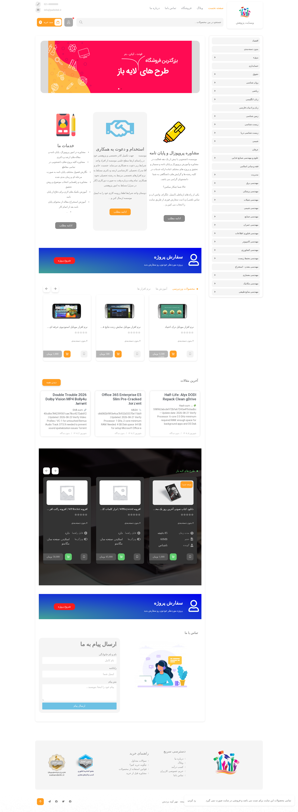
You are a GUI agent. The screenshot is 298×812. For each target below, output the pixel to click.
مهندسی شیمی (251, 208)
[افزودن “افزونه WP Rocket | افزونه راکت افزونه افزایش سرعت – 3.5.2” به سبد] (110, 556)
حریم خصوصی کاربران (171, 771)
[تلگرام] (49, 801)
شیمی (255, 141)
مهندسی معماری (250, 275)
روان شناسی (252, 82)
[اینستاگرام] (56, 801)
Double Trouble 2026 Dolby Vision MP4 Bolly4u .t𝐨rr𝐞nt (66, 399)
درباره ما (155, 8)
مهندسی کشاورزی (249, 250)
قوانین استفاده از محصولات (133, 769)
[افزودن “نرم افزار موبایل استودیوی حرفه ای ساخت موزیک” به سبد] (120, 354)
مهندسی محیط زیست (248, 258)
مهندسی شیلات (251, 200)
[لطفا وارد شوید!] (68, 22)
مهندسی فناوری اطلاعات (246, 233)
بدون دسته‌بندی (185, 341)
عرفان (255, 149)
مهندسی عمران (251, 225)
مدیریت (254, 174)
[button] (121, 88)
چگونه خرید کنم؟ (138, 765)
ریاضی (255, 91)
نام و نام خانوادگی (108, 654)
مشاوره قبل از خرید (136, 773)
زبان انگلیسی (252, 99)
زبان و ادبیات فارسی (248, 107)
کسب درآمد (177, 767)
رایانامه (113, 668)
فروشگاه (186, 8)
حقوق (255, 74)
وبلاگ (200, 8)
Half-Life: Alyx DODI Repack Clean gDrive (179, 397)
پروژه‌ (255, 57)
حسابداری (253, 66)
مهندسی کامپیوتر (250, 241)
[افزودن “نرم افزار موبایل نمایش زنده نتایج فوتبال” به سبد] (171, 354)
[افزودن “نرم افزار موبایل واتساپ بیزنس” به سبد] (56, 556)
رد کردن (192, 800)
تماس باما (170, 8)
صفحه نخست (215, 8)
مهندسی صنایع (251, 216)
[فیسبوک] (70, 801)
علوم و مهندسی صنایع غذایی (245, 158)
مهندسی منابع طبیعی (248, 292)
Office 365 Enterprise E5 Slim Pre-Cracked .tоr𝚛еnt (121, 399)
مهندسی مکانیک (250, 283)
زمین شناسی (252, 116)
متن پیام (112, 681)
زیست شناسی (251, 124)
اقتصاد (255, 40)
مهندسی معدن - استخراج (246, 266)
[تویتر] (63, 801)
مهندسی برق (252, 183)
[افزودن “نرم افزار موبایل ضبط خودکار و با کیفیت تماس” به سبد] (67, 354)
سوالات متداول (139, 761)
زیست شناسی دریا (249, 133)
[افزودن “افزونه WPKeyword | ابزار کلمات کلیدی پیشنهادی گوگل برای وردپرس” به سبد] (163, 556)
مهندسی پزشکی (250, 191)
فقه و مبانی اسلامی (249, 166)
